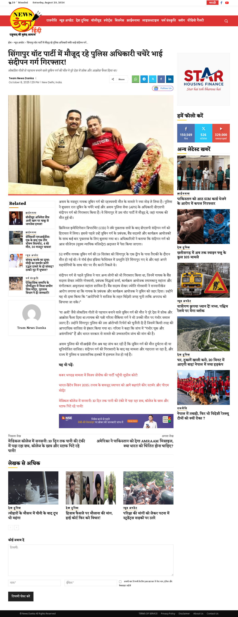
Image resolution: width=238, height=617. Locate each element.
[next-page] (16, 527)
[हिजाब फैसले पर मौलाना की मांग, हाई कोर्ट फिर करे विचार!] (91, 488)
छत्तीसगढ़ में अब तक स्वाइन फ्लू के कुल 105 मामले (201, 255)
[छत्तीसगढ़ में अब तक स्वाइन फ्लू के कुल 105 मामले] (203, 226)
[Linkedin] (169, 79)
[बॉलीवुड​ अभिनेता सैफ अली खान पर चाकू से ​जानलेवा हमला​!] (16, 218)
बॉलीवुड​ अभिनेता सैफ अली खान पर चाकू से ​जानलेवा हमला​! (37, 221)
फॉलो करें (203, 125)
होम (10, 43)
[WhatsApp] (135, 79)
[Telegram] (144, 79)
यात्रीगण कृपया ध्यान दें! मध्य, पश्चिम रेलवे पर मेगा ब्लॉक (202, 308)
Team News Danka (21, 78)
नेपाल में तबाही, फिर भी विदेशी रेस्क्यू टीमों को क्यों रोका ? (203, 416)
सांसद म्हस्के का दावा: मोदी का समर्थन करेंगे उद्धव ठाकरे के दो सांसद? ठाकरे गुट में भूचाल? (40, 265)
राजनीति (182, 408)
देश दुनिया (14, 508)
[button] (226, 20)
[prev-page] (10, 527)
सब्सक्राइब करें (221, 125)
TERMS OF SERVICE (148, 613)
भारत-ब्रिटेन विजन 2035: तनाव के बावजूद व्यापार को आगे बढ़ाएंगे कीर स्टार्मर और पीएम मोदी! (114, 388)
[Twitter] (152, 79)
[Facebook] (221, 3)
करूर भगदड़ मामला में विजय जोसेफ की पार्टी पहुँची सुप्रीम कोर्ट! (98, 375)
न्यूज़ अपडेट (19, 43)
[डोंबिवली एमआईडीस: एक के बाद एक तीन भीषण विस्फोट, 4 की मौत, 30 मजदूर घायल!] (16, 238)
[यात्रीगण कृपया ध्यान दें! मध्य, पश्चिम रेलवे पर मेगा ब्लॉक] (203, 280)
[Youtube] (227, 3)
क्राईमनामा (31, 213)
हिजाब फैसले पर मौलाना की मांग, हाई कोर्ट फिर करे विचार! (89, 515)
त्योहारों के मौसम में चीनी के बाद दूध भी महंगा (33, 515)
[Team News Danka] (31, 313)
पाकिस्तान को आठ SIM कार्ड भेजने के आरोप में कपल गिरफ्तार (201, 201)
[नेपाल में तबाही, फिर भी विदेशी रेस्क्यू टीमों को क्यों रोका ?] (203, 387)
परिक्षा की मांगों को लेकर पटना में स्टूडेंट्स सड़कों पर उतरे (146, 515)
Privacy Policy (168, 613)
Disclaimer (184, 613)
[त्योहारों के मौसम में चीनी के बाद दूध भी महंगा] (33, 488)
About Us (198, 613)
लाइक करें (186, 125)
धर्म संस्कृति (32, 278)
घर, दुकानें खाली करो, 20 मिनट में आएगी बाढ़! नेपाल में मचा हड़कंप (200, 362)
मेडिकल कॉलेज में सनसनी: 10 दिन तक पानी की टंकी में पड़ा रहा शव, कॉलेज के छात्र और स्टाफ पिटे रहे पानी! (113, 403)
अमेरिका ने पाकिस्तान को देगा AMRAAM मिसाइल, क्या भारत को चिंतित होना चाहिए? (135, 444)
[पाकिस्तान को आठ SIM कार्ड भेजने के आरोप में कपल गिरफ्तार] (203, 173)
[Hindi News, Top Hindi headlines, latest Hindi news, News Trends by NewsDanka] (25, 22)
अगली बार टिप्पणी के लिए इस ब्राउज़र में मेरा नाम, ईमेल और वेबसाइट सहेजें (145, 584)
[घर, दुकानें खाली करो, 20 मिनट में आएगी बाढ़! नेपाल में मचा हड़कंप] (203, 333)
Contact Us (212, 613)
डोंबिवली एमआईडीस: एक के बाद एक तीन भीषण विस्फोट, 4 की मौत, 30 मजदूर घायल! (38, 242)
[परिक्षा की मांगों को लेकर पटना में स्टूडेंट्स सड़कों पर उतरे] (148, 488)
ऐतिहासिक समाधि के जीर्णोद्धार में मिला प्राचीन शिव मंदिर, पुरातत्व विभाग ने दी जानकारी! (39, 288)
